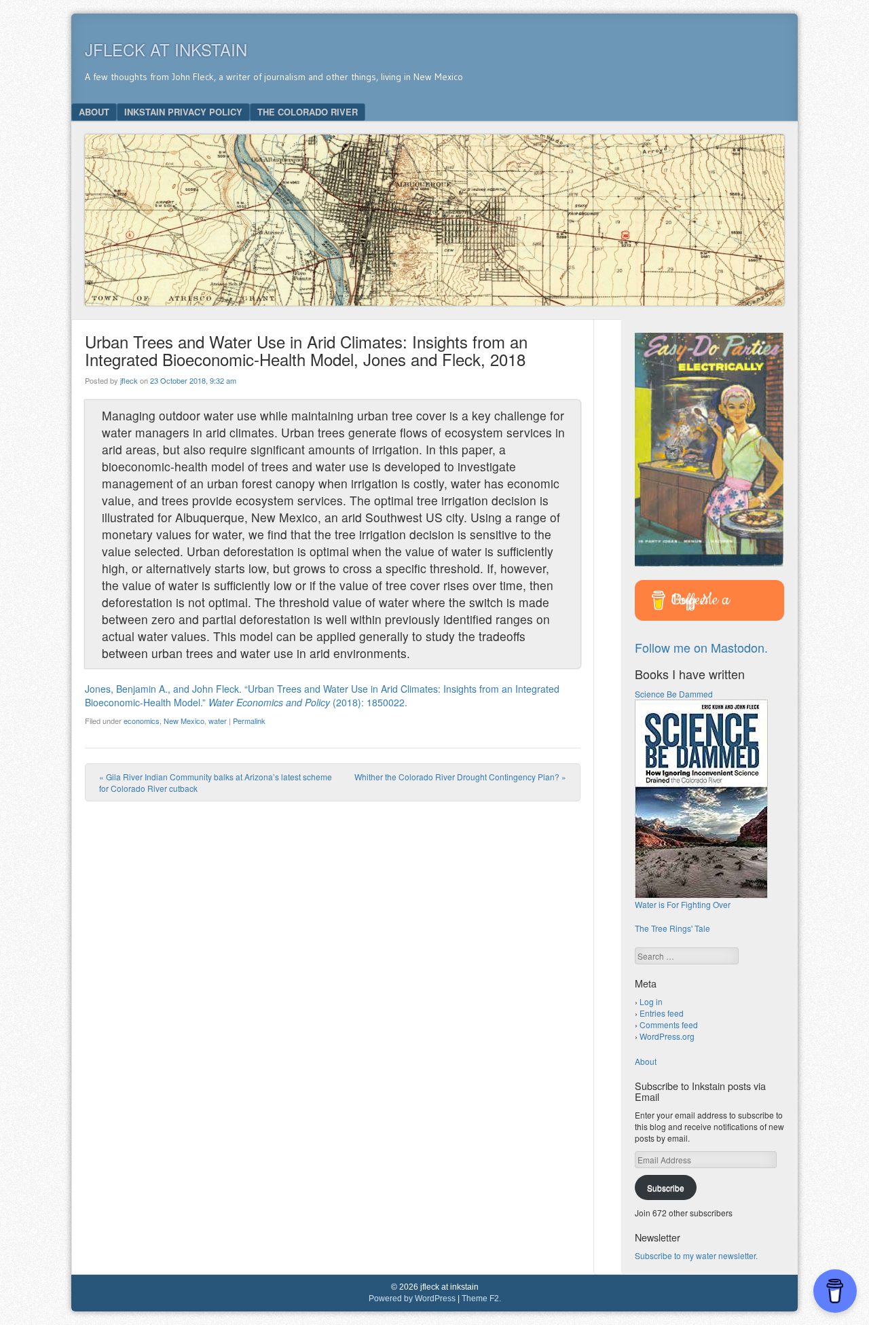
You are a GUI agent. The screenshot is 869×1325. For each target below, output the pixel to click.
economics (142, 720)
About (94, 111)
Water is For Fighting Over (683, 904)
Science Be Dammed (674, 694)
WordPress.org (667, 1036)
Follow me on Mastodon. (701, 647)
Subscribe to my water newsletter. (696, 1255)
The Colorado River (307, 111)
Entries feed (662, 1013)
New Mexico (184, 720)
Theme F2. (481, 1298)
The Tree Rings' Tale (672, 928)
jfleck (129, 380)
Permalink (249, 720)
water (217, 720)
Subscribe (665, 1187)
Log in (651, 1001)
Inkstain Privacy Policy (183, 111)
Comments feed (669, 1024)
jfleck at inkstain (166, 49)
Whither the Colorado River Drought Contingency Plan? (460, 776)
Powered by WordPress (412, 1298)
